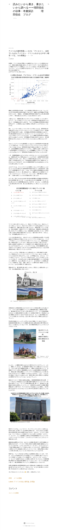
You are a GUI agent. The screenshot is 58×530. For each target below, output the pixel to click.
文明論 (32, 482)
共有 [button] (10, 478)
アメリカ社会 (19, 482)
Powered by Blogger (30, 523)
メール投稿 (18, 478)
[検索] (48, 4)
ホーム (15, 18)
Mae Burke (33, 525)
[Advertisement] (29, 34)
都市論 (26, 482)
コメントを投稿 (14, 493)
